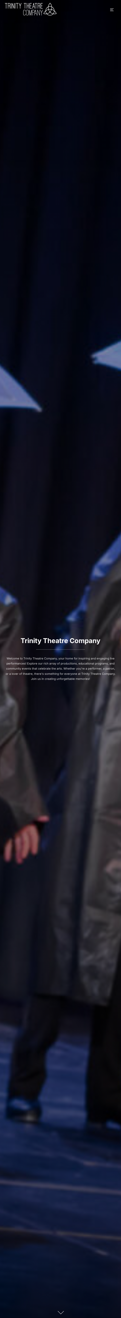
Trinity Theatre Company (60, 641)
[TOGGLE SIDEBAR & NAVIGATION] (113, 9)
